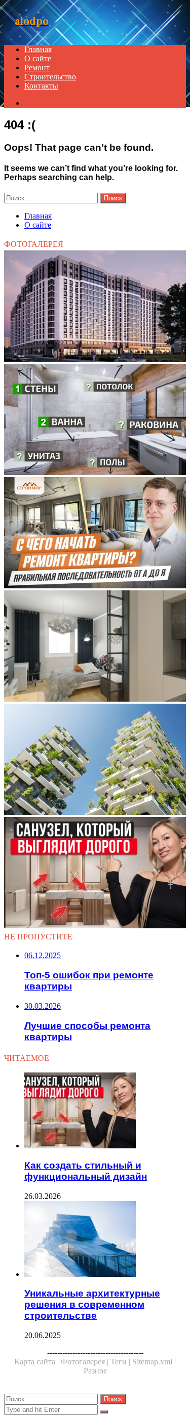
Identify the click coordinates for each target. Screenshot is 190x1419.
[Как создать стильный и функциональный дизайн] (95, 873)
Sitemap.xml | (154, 1361)
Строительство (50, 76)
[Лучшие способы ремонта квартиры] (95, 533)
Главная (38, 49)
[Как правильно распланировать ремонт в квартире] (95, 420)
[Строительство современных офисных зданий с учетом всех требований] (95, 307)
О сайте (37, 58)
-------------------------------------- (95, 1352)
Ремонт (37, 67)
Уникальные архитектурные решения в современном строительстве (92, 1304)
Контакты (41, 85)
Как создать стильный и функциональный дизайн (85, 1171)
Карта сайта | (37, 1361)
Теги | (121, 1361)
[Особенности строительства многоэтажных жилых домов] (95, 760)
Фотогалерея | (85, 1361)
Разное (95, 1370)
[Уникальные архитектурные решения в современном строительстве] (105, 1240)
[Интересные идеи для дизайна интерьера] (95, 647)
